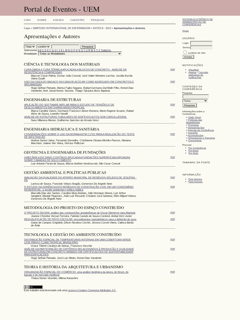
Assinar (192, 72)
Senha (186, 47)
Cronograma (195, 140)
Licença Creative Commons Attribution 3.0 (92, 290)
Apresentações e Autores (129, 28)
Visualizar (193, 69)
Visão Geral (194, 117)
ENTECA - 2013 (102, 28)
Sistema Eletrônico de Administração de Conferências (197, 22)
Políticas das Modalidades (194, 121)
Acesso (58, 20)
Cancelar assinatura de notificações (198, 75)
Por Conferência (197, 148)
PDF (172, 69)
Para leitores (195, 179)
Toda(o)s (106, 50)
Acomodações (195, 135)
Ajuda (185, 31)
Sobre (41, 20)
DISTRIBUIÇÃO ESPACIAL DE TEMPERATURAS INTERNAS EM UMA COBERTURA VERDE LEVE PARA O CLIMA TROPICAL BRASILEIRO (77, 241)
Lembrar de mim (196, 53)
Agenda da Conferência (201, 130)
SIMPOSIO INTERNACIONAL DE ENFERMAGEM (61, 28)
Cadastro (77, 20)
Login (186, 43)
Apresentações (196, 127)
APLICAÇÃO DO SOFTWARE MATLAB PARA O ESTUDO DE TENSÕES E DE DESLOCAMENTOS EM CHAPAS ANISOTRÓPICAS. (69, 106)
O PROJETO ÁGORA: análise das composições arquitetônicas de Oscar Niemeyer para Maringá (79, 212)
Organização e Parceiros (201, 138)
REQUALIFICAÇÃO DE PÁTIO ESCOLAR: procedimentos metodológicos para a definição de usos (80, 219)
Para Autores (195, 181)
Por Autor (193, 150)
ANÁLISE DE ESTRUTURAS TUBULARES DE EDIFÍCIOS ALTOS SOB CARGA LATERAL (75, 116)
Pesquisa (97, 20)
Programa (193, 125)
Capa (27, 20)
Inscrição (193, 132)
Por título (193, 153)
